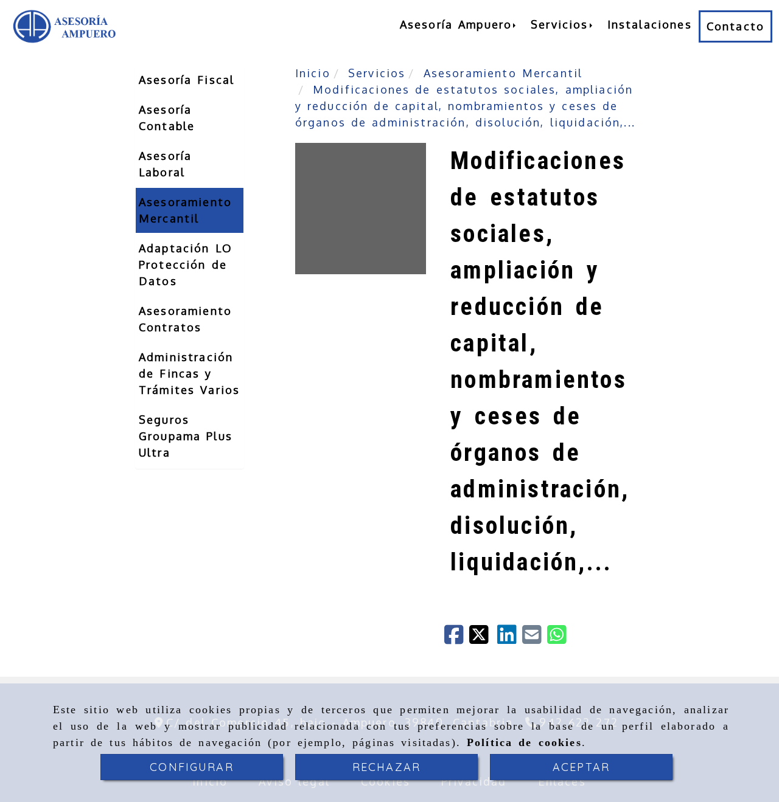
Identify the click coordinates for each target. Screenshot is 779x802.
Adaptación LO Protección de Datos (185, 264)
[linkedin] (509, 638)
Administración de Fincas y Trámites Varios (189, 373)
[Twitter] (483, 638)
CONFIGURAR (192, 767)
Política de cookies (524, 742)
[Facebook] (456, 638)
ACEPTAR (581, 767)
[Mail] (534, 638)
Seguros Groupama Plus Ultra (185, 436)
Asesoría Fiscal (186, 79)
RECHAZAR (386, 767)
